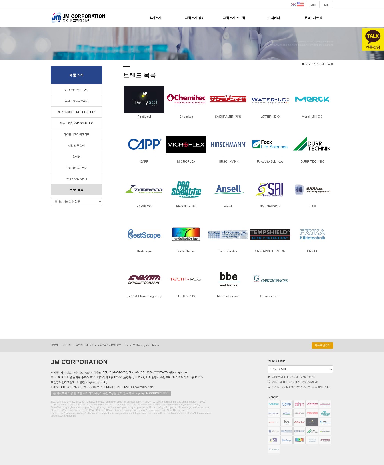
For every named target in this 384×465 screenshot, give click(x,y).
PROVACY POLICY (109, 345)
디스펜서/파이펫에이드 (76, 134)
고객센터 (274, 18)
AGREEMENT (84, 345)
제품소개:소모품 (234, 18)
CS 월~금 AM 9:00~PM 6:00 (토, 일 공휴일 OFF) (301, 386)
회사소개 (155, 18)
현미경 (76, 156)
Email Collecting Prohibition (142, 345)
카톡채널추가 (322, 345)
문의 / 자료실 (313, 18)
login (313, 4)
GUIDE (67, 345)
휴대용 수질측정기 (76, 178)
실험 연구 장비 (76, 145)
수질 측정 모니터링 (76, 167)
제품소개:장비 (194, 18)
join (326, 4)
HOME (55, 345)
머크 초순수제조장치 (76, 89)
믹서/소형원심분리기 (76, 101)
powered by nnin (143, 387)
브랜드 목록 (76, 189)
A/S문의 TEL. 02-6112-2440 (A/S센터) (295, 382)
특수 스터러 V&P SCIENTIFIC (76, 123)
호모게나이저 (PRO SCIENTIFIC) (76, 112)
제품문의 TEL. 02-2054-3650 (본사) (293, 376)
